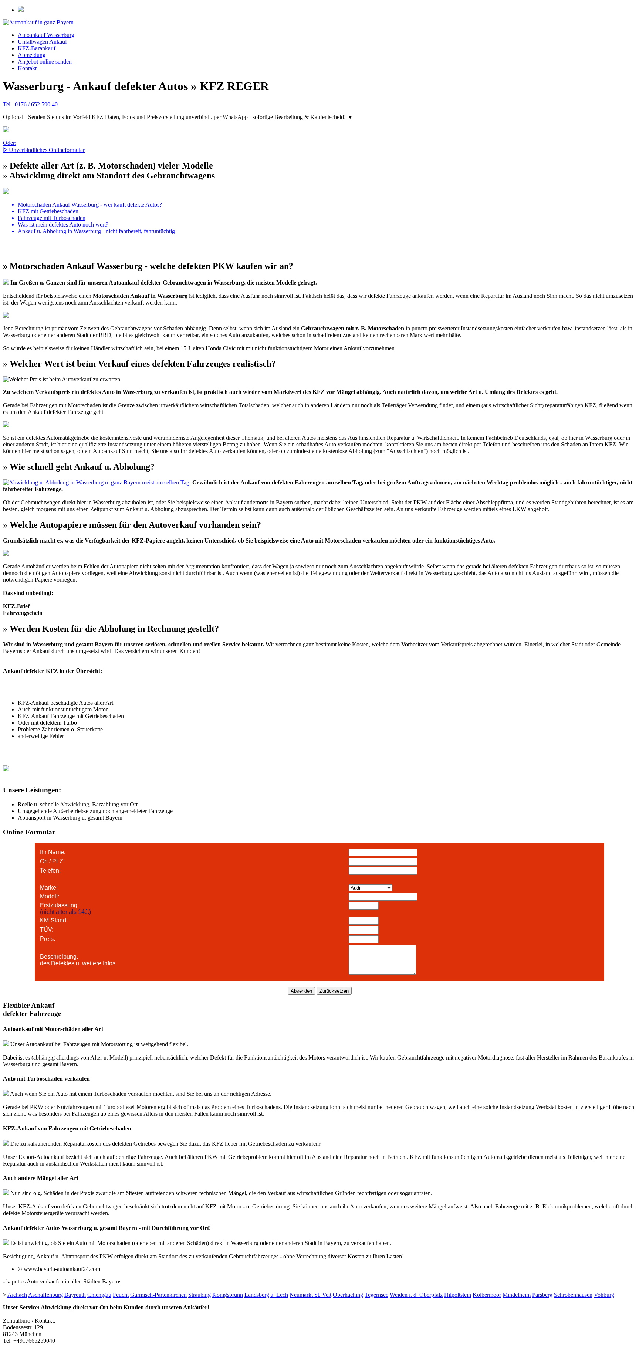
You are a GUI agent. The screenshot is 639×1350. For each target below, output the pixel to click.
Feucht (121, 1295)
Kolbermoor (487, 1295)
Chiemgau (99, 1295)
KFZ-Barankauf (36, 48)
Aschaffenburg (45, 1295)
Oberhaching (348, 1295)
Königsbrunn (227, 1295)
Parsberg (542, 1295)
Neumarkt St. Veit (310, 1295)
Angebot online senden (45, 61)
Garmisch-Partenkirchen (158, 1295)
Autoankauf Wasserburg (46, 35)
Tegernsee (376, 1295)
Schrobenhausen (573, 1295)
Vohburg (604, 1295)
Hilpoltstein (457, 1295)
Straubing (199, 1295)
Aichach (17, 1295)
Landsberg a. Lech (266, 1295)
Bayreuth (75, 1295)
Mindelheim (517, 1295)
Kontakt (27, 68)
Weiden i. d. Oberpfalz (416, 1295)
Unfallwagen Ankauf (42, 41)
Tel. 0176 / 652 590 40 (30, 104)
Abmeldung (31, 55)
